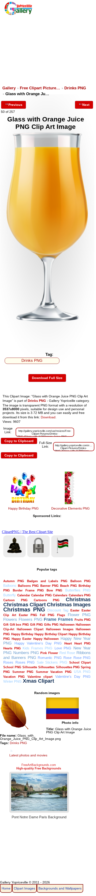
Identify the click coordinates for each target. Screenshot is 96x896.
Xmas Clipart (38, 681)
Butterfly (9, 595)
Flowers (10, 619)
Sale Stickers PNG (52, 662)
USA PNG (82, 672)
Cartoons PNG (46, 600)
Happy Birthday (22, 634)
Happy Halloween (46, 639)
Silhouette (29, 667)
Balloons (9, 585)
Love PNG (63, 648)
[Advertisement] (47, 48)
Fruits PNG (83, 619)
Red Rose (67, 653)
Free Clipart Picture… (40, 88)
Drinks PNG (75, 88)
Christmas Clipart (24, 604)
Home (6, 888)
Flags (61, 615)
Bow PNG (54, 590)
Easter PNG (28, 615)
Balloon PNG (80, 581)
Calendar (23, 595)
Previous (15, 105)
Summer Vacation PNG (54, 672)
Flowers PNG (30, 619)
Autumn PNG (13, 581)
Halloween (67, 624)
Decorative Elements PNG (70, 508)
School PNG (12, 667)
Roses (8, 662)
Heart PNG (82, 643)
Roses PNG (25, 662)
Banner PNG (49, 585)
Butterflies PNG (78, 590)
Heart (68, 643)
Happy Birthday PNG (23, 508)
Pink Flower (49, 653)
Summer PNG (22, 672)
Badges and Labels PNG (47, 581)
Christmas (78, 599)
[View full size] (47, 321)
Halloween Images (59, 629)
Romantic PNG (50, 658)
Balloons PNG (28, 585)
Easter (74, 610)
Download (48, 417)
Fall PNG (47, 615)
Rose (67, 658)
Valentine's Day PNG (73, 676)
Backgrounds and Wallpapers (60, 888)
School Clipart (80, 662)
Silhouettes (46, 667)
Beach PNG (68, 585)
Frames (65, 619)
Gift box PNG (19, 624)
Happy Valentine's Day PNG (38, 643)
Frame (50, 619)
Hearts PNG (12, 648)
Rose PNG (82, 658)
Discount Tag (57, 610)
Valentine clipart (39, 676)
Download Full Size (47, 378)
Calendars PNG (80, 595)
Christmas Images (69, 604)
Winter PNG (12, 681)
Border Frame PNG (28, 590)
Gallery (9, 88)
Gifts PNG (51, 624)
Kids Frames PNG (37, 648)
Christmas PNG (24, 610)
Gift (5, 624)
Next (85, 105)
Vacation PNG (14, 676)
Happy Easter (21, 639)
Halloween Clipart (30, 629)
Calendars (60, 595)
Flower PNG (79, 615)
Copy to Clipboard (19, 441)
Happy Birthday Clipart (50, 634)
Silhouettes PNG (68, 667)
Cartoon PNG (15, 600)
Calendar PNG (41, 595)
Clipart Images (24, 888)
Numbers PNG (26, 653)
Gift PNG (36, 624)
